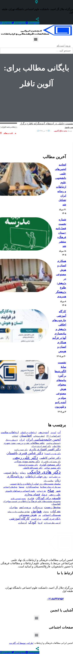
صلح (50, 490)
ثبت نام (60, 45)
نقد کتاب (55, 511)
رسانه (23, 472)
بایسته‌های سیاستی (53, 443)
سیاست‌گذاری (32, 487)
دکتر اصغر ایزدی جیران (41, 446)
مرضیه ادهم (25, 507)
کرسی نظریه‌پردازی (52, 523)
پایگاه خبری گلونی (52, 518)
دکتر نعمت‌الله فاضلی (32, 468)
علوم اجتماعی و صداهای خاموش (20, 491)
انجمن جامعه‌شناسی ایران (43, 439)
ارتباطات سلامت (10, 432)
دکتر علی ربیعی (25, 457)
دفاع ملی (56, 446)
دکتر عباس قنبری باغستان (24, 453)
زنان (58, 480)
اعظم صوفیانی (39, 436)
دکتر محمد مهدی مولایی (27, 461)
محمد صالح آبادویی (60, 131)
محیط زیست (52, 507)
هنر (39, 515)
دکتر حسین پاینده (21, 450)
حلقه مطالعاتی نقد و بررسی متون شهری (24, 443)
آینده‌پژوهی (43, 432)
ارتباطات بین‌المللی (28, 432)
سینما (21, 487)
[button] (36, 39)
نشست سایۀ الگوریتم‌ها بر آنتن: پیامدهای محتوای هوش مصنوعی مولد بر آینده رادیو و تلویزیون (60, 384)
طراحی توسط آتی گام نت (21, 643)
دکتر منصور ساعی (52, 468)
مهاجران (13, 507)
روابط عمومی (11, 472)
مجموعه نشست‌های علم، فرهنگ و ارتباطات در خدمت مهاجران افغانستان (32, 502)
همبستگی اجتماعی (51, 515)
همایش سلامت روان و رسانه (19, 512)
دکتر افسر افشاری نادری (45, 449)
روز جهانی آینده (55, 477)
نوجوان (46, 512)
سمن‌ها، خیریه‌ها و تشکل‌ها (50, 487)
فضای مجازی (32, 494)
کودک (32, 522)
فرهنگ (44, 495)
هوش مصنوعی (28, 514)
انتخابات (15, 436)
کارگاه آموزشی (19, 518)
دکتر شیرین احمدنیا (52, 453)
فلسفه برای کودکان (48, 498)
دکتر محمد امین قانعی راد (51, 462)
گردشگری (22, 523)
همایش (36, 511)
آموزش (53, 432)
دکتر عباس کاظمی (50, 457)
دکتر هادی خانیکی (44, 471)
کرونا (40, 523)
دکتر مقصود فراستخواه (28, 465)
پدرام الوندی (36, 519)
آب (59, 432)
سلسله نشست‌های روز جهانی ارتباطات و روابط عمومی (35, 483)
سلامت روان (48, 481)
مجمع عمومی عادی (18, 498)
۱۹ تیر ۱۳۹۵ (43, 131)
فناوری (30, 498)
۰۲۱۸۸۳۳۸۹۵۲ (55, 598)
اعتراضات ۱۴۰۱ (53, 436)
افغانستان (26, 435)
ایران (22, 439)
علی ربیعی (55, 494)
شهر (58, 490)
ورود (67, 45)
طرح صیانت (41, 491)
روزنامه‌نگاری (15, 476)
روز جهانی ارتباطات (36, 476)
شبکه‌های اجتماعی (10, 487)
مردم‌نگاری (38, 507)
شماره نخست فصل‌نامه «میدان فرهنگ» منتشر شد (61, 232)
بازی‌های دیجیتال (11, 440)
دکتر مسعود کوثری (50, 464)
